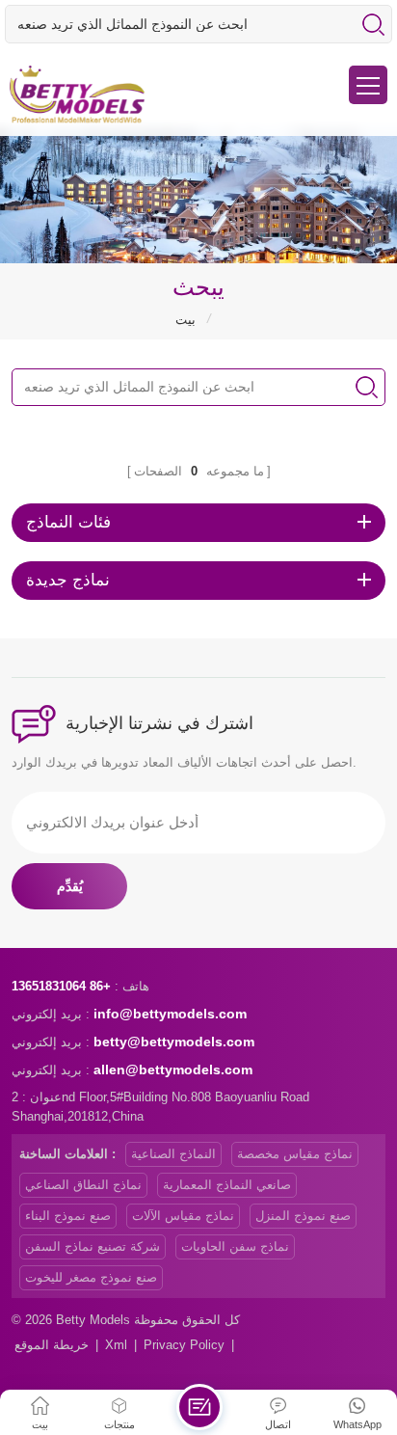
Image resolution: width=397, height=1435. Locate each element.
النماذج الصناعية (173, 1154)
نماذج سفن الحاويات (235, 1246)
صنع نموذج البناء (68, 1215)
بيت (185, 319)
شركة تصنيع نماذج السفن (92, 1246)
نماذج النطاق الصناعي (83, 1185)
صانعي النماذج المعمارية (227, 1185)
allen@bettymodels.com (172, 1069)
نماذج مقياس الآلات (183, 1215)
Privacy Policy (184, 1345)
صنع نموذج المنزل (303, 1215)
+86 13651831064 (61, 986)
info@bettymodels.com (170, 1013)
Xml (116, 1345)
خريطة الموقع (51, 1345)
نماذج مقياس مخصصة (295, 1154)
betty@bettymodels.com (173, 1041)
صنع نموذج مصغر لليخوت (91, 1277)
